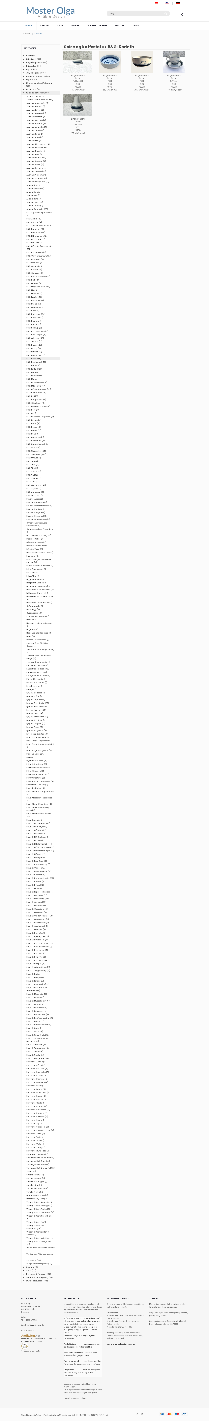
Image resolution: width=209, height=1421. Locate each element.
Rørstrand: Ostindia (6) (36, 1099)
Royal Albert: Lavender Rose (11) (39, 799)
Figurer (29, 69)
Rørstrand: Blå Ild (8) (35, 1065)
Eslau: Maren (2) (33, 572)
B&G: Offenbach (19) (35, 403)
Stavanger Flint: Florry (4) (37, 1164)
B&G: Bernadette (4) (35, 232)
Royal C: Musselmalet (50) (38, 1001)
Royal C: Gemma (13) (36, 905)
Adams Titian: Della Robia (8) (39, 99)
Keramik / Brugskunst (36, 76)
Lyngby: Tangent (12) (35, 723)
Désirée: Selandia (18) (36, 545)
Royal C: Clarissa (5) (35, 868)
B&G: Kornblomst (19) (36, 362)
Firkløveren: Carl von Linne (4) (40, 589)
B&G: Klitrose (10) (34, 351)
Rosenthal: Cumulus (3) (37, 784)
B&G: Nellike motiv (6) (36, 392)
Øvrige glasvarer (34, 1280)
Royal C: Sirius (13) (34, 1031)
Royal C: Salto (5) (34, 1028)
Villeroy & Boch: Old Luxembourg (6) (35, 1227)
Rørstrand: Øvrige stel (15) (38, 1150)
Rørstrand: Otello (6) (35, 1103)
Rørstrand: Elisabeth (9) (37, 1082)
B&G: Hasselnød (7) (35, 317)
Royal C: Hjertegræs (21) (37, 936)
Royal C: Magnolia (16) (36, 994)
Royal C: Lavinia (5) (35, 981)
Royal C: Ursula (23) (35, 1055)
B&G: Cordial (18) (34, 269)
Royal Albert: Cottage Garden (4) (40, 793)
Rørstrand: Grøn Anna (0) (37, 1092)
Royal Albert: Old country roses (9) (37, 809)
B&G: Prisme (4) (33, 420)
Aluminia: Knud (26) (35, 134)
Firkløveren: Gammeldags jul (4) (39, 598)
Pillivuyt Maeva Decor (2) (37, 774)
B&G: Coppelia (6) (34, 266)
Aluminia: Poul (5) (34, 154)
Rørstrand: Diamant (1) (36, 1079)
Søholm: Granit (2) (34, 1185)
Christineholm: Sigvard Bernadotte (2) (36, 524)
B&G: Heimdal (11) (34, 321)
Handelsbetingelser (97, 26)
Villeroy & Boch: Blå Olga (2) (39, 1205)
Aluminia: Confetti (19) (36, 116)
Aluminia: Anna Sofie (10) (37, 103)
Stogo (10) (31, 1171)
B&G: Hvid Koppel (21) (36, 334)
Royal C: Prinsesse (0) (36, 1011)
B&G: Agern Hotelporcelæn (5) (39, 214)
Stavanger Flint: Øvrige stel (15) (40, 1168)
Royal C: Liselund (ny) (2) (37, 984)
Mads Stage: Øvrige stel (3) (39, 750)
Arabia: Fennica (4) (35, 188)
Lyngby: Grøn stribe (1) (36, 706)
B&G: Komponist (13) (35, 355)
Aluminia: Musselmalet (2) (38, 147)
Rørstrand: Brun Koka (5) (37, 1072)
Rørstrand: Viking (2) (35, 1147)
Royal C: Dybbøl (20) (35, 885)
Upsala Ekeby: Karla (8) (37, 1195)
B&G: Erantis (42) (34, 297)
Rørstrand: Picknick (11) (36, 1106)
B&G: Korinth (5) (33, 358)
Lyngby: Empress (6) (35, 699)
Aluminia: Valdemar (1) (36, 175)
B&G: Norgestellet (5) (36, 399)
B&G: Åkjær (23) (33, 488)
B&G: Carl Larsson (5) (36, 252)
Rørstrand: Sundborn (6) (37, 1126)
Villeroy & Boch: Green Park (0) (38, 1217)
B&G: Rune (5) (32, 433)
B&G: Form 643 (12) (35, 300)
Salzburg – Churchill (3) (37, 1154)
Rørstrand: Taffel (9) (35, 1133)
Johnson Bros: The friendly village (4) (38, 657)
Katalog (44, 26)
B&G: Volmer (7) (33, 478)
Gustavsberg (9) (34, 613)
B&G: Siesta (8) (33, 447)
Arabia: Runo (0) (34, 198)
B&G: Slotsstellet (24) (36, 451)
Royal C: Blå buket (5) (36, 830)
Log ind (135, 26)
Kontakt (119, 26)
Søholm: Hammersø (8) (37, 1188)
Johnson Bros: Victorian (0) (38, 662)
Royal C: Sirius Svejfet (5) (37, 1035)
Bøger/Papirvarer (34, 62)
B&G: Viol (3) (32, 475)
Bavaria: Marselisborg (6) (38, 519)
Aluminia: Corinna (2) (36, 120)
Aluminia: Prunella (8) (36, 157)
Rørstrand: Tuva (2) (35, 1140)
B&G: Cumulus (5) (34, 273)
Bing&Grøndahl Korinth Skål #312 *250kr (142, 81)
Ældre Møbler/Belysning (37, 1277)
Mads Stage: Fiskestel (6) (37, 737)
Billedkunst (31, 59)
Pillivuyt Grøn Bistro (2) (36, 764)
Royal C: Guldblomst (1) (37, 926)
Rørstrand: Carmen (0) (36, 1075)
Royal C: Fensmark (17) (36, 895)
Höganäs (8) (32, 629)
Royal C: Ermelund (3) (36, 888)
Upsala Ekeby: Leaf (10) (36, 1198)
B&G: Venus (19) (33, 471)
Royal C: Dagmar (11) (35, 874)
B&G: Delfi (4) (32, 280)
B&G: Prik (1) (31, 413)
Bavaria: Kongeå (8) (35, 512)
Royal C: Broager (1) (35, 857)
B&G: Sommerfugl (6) (36, 454)
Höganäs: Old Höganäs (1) (38, 633)
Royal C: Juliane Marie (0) (38, 967)
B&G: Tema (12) (33, 461)
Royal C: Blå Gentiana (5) (37, 837)
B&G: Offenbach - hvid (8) (38, 406)
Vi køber (75, 26)
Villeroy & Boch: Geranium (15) (40, 1212)
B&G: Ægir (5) (32, 481)
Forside (29, 26)
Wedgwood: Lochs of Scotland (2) (40, 1249)
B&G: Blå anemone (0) (36, 236)
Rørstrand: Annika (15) (36, 1061)
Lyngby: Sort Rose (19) (36, 720)
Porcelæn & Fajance (35, 1274)
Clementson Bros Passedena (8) (39, 530)
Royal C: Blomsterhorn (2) (38, 823)
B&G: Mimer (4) (33, 379)
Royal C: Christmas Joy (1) (38, 864)
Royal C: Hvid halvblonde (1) (39, 946)
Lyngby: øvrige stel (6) (36, 730)
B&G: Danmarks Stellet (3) (38, 276)
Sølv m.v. (30, 1267)
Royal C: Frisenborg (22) (37, 898)
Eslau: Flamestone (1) (36, 569)
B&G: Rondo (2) (33, 427)
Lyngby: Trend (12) (34, 727)
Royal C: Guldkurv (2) (36, 929)
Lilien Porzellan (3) (34, 686)
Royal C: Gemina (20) (36, 902)
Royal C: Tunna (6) (34, 1051)
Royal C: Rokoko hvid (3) (37, 1014)
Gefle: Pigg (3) (33, 609)
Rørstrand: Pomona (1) (36, 1113)
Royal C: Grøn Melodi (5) (37, 919)
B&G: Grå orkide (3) (35, 307)
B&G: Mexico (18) (34, 375)
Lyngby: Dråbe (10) (34, 696)
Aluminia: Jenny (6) (35, 130)
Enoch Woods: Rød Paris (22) (39, 565)
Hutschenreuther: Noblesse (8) (39, 624)
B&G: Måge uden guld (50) (38, 389)
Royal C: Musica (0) (35, 997)
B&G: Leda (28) (33, 365)
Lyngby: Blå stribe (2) (35, 692)
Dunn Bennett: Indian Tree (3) (39, 552)
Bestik (29, 55)
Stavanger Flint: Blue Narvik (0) (40, 1157)
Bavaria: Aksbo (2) (35, 495)
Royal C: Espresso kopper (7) (39, 891)
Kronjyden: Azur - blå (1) (37, 672)
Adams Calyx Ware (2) (36, 96)
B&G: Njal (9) (32, 396)
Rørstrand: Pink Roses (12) (38, 1109)
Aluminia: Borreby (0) (36, 113)
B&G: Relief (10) (33, 423)
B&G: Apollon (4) (34, 222)
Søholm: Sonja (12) (35, 1192)
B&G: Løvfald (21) (34, 369)
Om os (60, 26)
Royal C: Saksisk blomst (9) (38, 1024)
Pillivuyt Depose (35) (35, 771)
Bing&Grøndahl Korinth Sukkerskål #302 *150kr (78, 81)
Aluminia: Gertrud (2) (36, 123)
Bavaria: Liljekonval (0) (36, 516)
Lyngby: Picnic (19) (34, 713)
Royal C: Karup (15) (35, 977)
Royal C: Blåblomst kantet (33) (40, 847)
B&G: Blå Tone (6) (34, 242)
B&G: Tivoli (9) (32, 468)
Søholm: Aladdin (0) (35, 1178)
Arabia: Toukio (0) (34, 205)
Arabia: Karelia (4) (35, 192)
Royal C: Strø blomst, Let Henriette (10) (37, 1040)
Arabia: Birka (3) (33, 185)
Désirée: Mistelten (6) (36, 542)
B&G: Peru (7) (32, 410)
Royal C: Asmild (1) (34, 820)
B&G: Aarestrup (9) (35, 492)
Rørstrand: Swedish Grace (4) (40, 1130)
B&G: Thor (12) (32, 464)
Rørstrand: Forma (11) (36, 1089)
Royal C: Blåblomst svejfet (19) (40, 850)
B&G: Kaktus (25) (34, 345)
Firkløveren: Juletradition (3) (39, 602)
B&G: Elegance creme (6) (38, 286)
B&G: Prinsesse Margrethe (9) (40, 416)
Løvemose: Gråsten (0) (37, 734)
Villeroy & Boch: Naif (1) (36, 1222)
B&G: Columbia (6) (35, 259)
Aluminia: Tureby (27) (36, 171)
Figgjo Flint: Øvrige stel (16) (38, 586)
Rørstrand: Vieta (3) (35, 1144)
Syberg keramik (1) (35, 1174)
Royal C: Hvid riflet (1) (35, 953)
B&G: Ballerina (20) (35, 229)
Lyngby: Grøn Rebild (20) (37, 703)
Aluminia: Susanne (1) (36, 168)
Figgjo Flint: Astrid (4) (35, 579)
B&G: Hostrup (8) (34, 327)
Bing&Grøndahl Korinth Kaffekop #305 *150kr (174, 81)
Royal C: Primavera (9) (36, 1007)
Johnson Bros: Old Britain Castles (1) (37, 644)
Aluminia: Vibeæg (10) (36, 178)
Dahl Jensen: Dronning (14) (38, 535)
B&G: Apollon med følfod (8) (39, 225)
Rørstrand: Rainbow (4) (37, 1116)
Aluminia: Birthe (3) (35, 110)
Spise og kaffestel (34, 92)
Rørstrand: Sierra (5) (35, 1120)
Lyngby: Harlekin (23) (36, 710)
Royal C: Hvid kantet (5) (37, 950)
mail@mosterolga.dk (35, 1325)
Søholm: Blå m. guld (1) (36, 1181)
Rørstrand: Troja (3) (35, 1137)
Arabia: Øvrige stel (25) (37, 209)
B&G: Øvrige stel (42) (36, 485)
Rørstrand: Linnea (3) (36, 1096)
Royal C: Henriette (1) (35, 933)
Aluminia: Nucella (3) (35, 151)
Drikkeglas (31, 66)
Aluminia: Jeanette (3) (36, 127)
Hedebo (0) (31, 619)
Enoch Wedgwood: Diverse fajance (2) (38, 561)
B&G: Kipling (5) (33, 348)
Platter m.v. (31, 89)
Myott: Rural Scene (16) (36, 760)
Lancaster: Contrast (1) (36, 682)
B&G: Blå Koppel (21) (35, 239)
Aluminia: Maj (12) (34, 140)
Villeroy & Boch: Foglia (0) (38, 1209)
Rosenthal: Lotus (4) (35, 788)
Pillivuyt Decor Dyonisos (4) (38, 767)
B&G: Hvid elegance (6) (37, 331)
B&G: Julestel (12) (34, 341)
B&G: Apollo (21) (33, 218)
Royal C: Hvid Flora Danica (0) (39, 943)
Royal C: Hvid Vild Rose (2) (38, 960)
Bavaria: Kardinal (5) (35, 509)
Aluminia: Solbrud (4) (36, 161)
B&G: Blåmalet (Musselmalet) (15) (39, 247)
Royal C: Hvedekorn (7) (37, 939)
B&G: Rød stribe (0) (35, 437)
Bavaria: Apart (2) (34, 499)
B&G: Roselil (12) (33, 430)
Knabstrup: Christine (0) (37, 665)
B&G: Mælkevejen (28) (36, 382)
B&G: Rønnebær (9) (35, 440)
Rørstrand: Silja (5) (34, 1123)
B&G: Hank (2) (32, 310)
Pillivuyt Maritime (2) (35, 777)
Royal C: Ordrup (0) (35, 1004)
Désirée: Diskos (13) (35, 538)
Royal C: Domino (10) (35, 881)
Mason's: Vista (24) (35, 754)
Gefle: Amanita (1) (34, 606)
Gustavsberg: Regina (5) (37, 616)
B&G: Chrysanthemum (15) (38, 256)
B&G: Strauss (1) (33, 457)
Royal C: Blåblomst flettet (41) (39, 844)
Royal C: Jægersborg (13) (38, 970)
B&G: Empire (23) (34, 293)
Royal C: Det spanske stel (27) (40, 878)
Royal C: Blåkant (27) (35, 854)
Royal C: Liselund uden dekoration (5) (36, 989)
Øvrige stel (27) (33, 1260)
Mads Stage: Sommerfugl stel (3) (40, 745)
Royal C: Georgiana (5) (37, 909)
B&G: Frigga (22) (34, 303)
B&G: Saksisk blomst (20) (37, 444)
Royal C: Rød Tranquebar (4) (39, 1018)
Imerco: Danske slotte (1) (37, 639)
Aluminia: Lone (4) (34, 137)
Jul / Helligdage (33, 72)
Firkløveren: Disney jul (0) (37, 593)
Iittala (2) (30, 636)
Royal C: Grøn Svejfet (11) (37, 922)
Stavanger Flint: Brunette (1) (38, 1161)
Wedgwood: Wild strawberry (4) (39, 1255)
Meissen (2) (31, 757)
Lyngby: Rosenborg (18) (37, 716)
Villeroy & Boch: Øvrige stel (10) (38, 1243)
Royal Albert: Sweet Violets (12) (38, 815)
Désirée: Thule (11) (34, 549)
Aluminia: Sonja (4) (35, 164)
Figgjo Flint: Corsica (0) (36, 582)
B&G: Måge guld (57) (35, 386)
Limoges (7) (31, 689)
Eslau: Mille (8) (33, 576)
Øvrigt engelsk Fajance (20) (39, 1263)
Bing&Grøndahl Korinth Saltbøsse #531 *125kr (78, 124)
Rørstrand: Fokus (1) (35, 1085)
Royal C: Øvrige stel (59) (37, 1058)
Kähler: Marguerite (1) (36, 679)
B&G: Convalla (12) (34, 262)
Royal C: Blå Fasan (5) (36, 833)
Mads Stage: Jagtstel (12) (38, 740)
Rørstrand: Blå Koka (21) (37, 1068)
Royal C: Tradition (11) (36, 1044)
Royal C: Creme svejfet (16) (38, 871)
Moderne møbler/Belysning (39, 83)
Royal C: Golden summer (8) (39, 915)
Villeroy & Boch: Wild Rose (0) (39, 1238)
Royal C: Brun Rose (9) (36, 861)
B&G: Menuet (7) (33, 372)
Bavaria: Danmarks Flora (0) (39, 505)
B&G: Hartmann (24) (35, 314)
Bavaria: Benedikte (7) (36, 502)
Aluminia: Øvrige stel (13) (37, 181)
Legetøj (29, 79)
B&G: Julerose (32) (35, 338)
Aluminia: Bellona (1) (35, 106)
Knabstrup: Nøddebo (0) (37, 668)
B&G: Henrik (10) (33, 324)
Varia (28, 1270)
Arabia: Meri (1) (33, 195)
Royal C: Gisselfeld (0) (36, 912)
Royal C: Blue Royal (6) (36, 826)
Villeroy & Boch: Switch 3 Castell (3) (37, 1233)
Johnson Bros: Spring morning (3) (40, 651)
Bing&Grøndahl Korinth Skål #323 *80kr (110, 81)
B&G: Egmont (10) (34, 283)
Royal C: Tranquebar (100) (38, 1048)
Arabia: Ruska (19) (34, 202)
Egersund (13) (32, 556)
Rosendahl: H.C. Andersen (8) (40, 781)
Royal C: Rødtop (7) (35, 1021)
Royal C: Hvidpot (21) (35, 963)
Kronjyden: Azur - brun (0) (38, 675)
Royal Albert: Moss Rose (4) (39, 804)
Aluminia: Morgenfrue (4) (38, 144)
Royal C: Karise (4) (35, 974)
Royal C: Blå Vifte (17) (35, 840)
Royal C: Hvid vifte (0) (36, 957)
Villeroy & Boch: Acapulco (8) (39, 1202)
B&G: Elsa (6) (32, 290)
